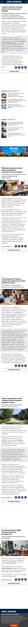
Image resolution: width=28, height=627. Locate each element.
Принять (14, 625)
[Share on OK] (18, 67)
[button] (2, 2)
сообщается (18, 50)
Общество (13, 4)
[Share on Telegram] (21, 67)
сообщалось (8, 574)
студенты (16, 91)
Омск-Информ (14, 2)
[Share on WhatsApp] (25, 67)
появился (11, 481)
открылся (11, 477)
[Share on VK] (16, 67)
